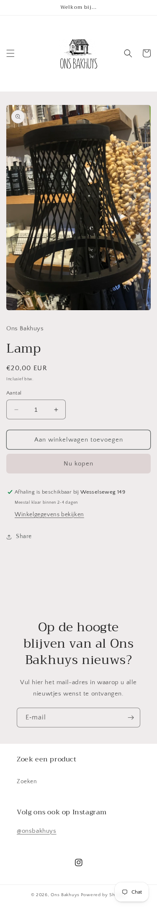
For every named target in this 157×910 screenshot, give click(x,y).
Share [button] (24, 536)
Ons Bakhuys (65, 894)
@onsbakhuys (37, 830)
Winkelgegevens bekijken (49, 514)
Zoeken (27, 781)
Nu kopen (78, 463)
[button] (10, 53)
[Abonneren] (130, 717)
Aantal (13, 393)
